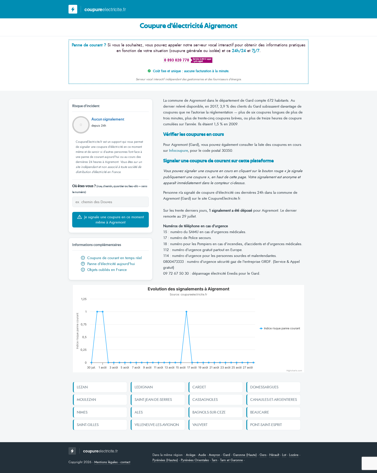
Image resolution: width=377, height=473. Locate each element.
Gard (226, 455)
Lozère (293, 455)
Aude (202, 455)
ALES (139, 412)
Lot (284, 455)
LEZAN (82, 387)
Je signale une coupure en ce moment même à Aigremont (113, 220)
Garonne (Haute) (245, 455)
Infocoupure (178, 150)
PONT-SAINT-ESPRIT (266, 424)
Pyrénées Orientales (195, 460)
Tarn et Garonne (231, 460)
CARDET (199, 387)
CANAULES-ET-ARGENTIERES (273, 399)
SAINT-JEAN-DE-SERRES (153, 399)
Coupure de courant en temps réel (114, 257)
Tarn (214, 460)
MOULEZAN (86, 399)
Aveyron (214, 455)
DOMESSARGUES (264, 387)
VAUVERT (199, 424)
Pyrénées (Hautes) (165, 460)
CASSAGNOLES (205, 399)
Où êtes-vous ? (109, 189)
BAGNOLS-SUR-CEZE (209, 412)
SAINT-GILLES (88, 424)
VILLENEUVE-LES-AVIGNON (157, 424)
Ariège (190, 455)
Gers (263, 455)
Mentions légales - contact (112, 462)
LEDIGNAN (144, 387)
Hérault (274, 455)
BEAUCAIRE (259, 412)
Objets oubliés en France (106, 269)
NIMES (82, 412)
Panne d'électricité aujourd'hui (108, 263)
